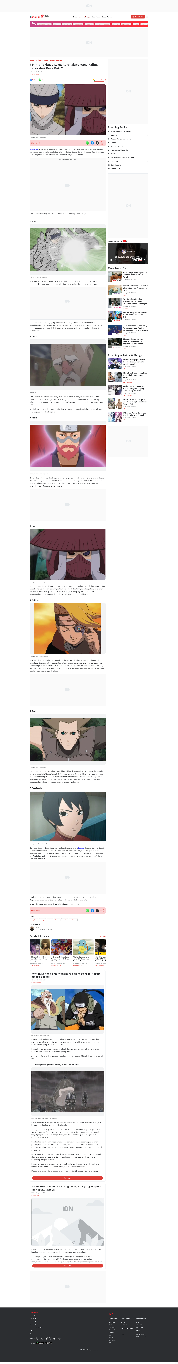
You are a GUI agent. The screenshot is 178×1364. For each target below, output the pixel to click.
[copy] (102, 143)
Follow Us (32, 1338)
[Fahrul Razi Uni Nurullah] (32, 928)
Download (32, 1343)
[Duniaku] (39, 16)
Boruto (81, 848)
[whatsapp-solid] (87, 143)
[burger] (147, 17)
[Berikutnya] (106, 948)
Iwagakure (34, 149)
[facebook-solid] (92, 143)
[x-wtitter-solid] (97, 143)
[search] (128, 16)
